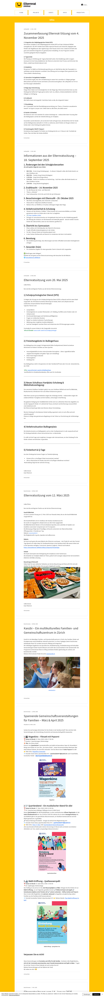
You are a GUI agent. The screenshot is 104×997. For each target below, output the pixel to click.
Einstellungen (87, 994)
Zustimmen (96, 994)
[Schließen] (102, 994)
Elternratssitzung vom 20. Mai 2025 (46, 280)
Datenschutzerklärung (14, 995)
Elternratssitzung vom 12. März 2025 (46, 495)
